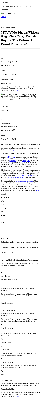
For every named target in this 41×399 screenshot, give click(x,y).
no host (8, 159)
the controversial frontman (24, 181)
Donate (3, 17)
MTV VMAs (11, 157)
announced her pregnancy (15, 177)
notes (28, 161)
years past (12, 161)
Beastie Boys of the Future (25, 175)
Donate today (9, 150)
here (37, 190)
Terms (17, 90)
